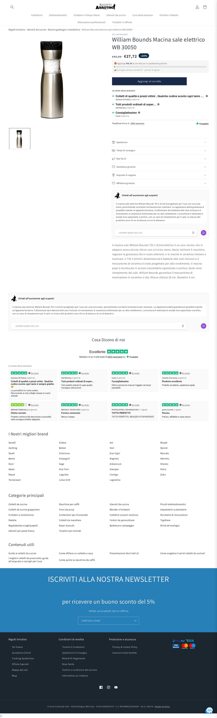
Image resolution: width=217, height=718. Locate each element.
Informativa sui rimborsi (75, 675)
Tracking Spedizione (23, 658)
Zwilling (13, 448)
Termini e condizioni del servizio (79, 669)
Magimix (114, 458)
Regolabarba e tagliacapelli (23, 525)
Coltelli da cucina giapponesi (24, 509)
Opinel (164, 448)
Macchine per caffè (69, 504)
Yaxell (12, 453)
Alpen (12, 469)
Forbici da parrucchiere (122, 520)
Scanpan (114, 469)
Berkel (62, 448)
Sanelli (12, 442)
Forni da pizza (66, 509)
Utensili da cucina (36, 29)
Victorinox (64, 453)
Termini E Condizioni (73, 647)
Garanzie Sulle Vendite (124, 652)
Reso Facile (68, 664)
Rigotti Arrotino (17, 29)
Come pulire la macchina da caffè (77, 560)
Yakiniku (164, 458)
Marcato (164, 453)
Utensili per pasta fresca (22, 530)
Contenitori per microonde (73, 514)
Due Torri (64, 469)
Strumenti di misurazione (174, 514)
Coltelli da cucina (18, 504)
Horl (112, 448)
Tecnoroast (15, 479)
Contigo (114, 474)
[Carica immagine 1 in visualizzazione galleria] (19, 138)
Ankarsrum (115, 463)
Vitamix (164, 463)
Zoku (163, 474)
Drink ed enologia (170, 525)
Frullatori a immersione (21, 514)
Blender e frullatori (120, 509)
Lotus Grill (64, 479)
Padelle (13, 520)
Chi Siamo (17, 647)
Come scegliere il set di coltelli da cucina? (182, 553)
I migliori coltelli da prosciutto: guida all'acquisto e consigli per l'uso (29, 560)
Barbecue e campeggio (122, 525)
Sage (61, 463)
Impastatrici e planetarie (173, 509)
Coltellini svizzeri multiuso (124, 514)
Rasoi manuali (66, 525)
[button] (12, 7)
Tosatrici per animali (70, 530)
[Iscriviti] (135, 621)
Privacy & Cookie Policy (124, 647)
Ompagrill (64, 458)
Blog (14, 675)
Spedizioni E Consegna (74, 652)
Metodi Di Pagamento (73, 658)
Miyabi (163, 442)
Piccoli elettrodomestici (173, 504)
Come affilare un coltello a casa (76, 553)
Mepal (12, 474)
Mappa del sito (20, 669)
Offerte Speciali (20, 664)
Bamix (12, 458)
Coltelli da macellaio (70, 520)
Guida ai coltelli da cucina (22, 553)
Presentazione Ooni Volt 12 (124, 553)
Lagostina (115, 479)
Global (62, 442)
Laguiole (63, 474)
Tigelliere (165, 520)
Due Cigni (115, 453)
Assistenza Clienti (21, 652)
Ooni (11, 463)
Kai (111, 442)
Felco (163, 469)
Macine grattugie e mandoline (64, 29)
